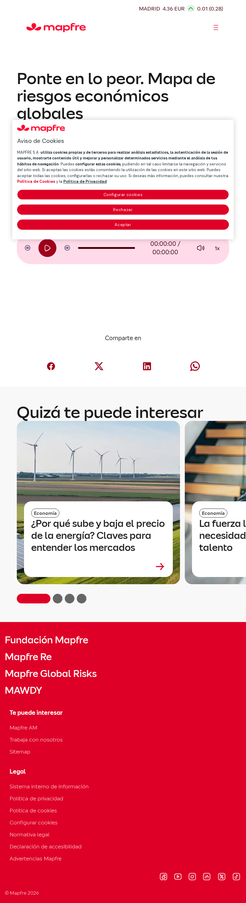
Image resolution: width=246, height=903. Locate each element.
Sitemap (20, 751)
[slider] (106, 248)
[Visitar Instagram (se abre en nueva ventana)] (192, 877)
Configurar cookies (123, 194)
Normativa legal (30, 834)
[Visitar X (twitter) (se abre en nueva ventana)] (221, 877)
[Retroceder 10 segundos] (27, 248)
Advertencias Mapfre (36, 858)
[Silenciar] (200, 248)
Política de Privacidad (85, 181)
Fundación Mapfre (46, 640)
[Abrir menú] (216, 27)
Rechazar (123, 209)
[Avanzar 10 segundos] (67, 248)
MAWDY (23, 690)
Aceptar (123, 224)
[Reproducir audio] (47, 248)
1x (217, 248)
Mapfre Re (28, 657)
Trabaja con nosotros (36, 739)
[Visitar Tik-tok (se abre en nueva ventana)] (236, 877)
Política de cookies (33, 810)
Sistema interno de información (49, 786)
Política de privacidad (36, 798)
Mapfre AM (23, 727)
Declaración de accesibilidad (46, 846)
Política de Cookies (36, 181)
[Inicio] (29, 27)
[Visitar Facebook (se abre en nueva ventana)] (163, 877)
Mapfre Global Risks (51, 674)
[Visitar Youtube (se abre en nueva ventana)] (178, 877)
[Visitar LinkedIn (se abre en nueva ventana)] (207, 877)
